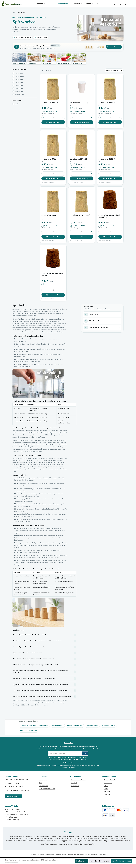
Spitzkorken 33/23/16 (49, 159)
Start (13, 12)
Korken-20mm (26, 91)
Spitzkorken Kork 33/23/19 (80, 215)
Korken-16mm (26, 82)
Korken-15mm (26, 79)
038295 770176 (12, 783)
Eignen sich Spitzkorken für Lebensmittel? (27, 653)
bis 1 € (26, 104)
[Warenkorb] (132, 4)
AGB (85, 765)
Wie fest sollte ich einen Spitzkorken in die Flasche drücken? (34, 679)
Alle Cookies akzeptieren (122, 861)
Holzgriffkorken (57, 726)
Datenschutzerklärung (62, 759)
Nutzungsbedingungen (79, 759)
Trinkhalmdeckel (92, 726)
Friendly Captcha (67, 757)
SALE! (106, 786)
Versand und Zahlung (79, 780)
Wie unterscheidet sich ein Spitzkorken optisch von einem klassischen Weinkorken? (42, 697)
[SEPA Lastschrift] (105, 815)
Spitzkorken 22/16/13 (106, 159)
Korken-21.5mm (26, 94)
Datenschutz (43, 786)
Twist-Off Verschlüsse (28, 730)
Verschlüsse (108, 783)
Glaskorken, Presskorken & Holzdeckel (34, 726)
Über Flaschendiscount (49, 844)
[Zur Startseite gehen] (12, 4)
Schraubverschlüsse (75, 726)
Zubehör (107, 792)
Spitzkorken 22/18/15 (106, 103)
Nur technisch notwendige (99, 861)
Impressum (43, 780)
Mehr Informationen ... (11, 862)
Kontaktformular (23, 790)
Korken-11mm (26, 73)
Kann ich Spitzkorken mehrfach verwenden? (28, 647)
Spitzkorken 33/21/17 (49, 215)
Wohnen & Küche (110, 780)
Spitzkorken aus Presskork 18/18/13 (52, 274)
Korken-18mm (26, 85)
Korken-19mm (26, 88)
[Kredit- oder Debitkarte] (122, 810)
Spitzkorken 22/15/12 (78, 159)
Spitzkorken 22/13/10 (49, 103)
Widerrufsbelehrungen (47, 789)
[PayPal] (105, 810)
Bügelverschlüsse (108, 726)
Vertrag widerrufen (13, 796)
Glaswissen (75, 786)
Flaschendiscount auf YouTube (84, 844)
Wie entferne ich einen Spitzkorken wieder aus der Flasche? (33, 659)
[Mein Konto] (126, 4)
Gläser (106, 789)
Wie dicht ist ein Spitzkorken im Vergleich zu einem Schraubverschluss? (37, 641)
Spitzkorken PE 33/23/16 (80, 103)
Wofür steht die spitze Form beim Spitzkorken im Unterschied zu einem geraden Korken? (40, 672)
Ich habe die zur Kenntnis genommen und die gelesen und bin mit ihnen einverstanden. (69, 766)
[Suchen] (115, 4)
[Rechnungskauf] (112, 810)
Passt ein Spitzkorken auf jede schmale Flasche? (29, 635)
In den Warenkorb (54, 122)
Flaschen (107, 795)
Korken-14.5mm (26, 76)
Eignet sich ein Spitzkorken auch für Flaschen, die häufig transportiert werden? (40, 685)
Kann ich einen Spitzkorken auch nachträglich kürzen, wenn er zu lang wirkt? (40, 691)
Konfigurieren (81, 861)
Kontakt (74, 783)
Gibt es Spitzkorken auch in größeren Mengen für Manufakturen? (35, 665)
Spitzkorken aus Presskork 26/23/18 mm (109, 216)
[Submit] (85, 753)
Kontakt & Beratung (65, 844)
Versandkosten (62, 854)
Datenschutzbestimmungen (55, 765)
